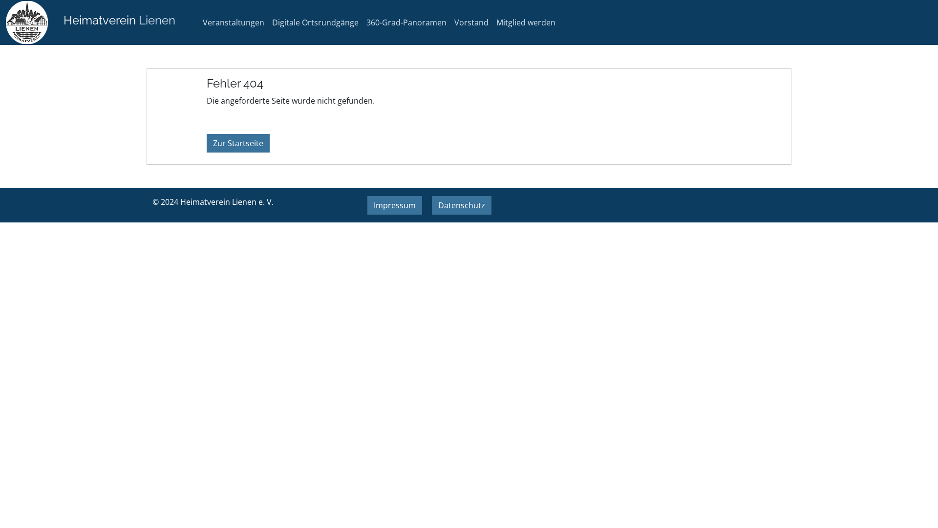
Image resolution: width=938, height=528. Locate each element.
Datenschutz (461, 205)
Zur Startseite (238, 143)
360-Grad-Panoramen (406, 22)
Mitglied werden (525, 22)
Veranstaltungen (233, 22)
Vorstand (471, 22)
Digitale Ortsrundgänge (315, 22)
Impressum (395, 205)
